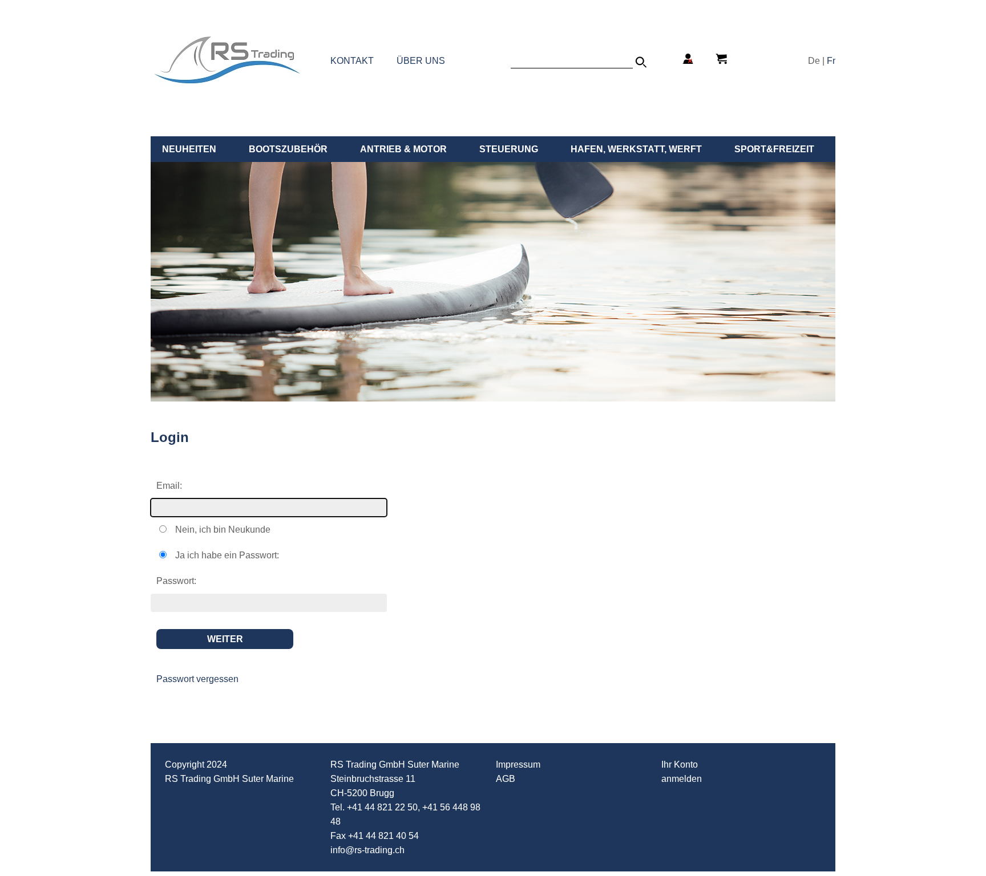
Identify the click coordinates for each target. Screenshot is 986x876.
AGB (505, 779)
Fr (831, 61)
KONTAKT (352, 61)
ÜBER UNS (421, 61)
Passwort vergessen (197, 679)
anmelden (681, 779)
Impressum (518, 764)
